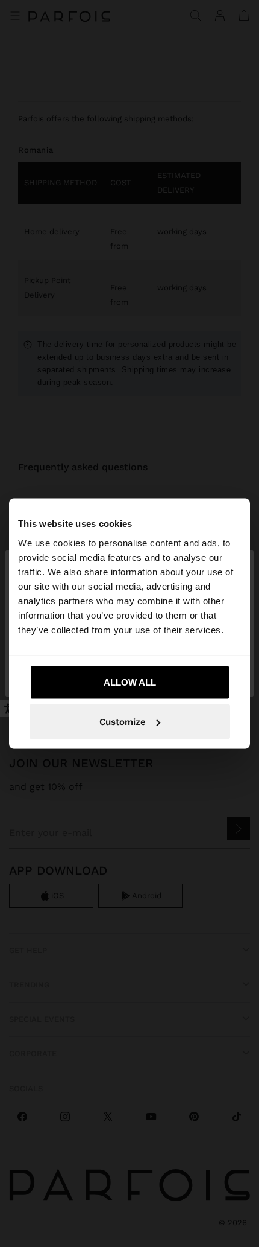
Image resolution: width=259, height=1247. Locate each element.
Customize (122, 721)
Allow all (130, 682)
